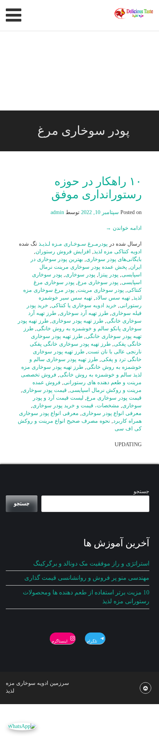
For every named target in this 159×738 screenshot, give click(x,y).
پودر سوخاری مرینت (101, 290)
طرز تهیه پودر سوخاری (77, 321)
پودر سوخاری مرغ (98, 282)
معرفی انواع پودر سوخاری (112, 413)
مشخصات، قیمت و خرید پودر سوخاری (75, 405)
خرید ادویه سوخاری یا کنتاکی (84, 305)
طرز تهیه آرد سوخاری (83, 313)
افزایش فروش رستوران (63, 251)
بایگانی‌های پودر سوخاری (114, 259)
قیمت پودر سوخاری (44, 390)
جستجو (141, 491)
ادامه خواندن (124, 228)
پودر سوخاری (80, 275)
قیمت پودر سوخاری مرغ (114, 398)
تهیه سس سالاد (112, 298)
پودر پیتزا (108, 275)
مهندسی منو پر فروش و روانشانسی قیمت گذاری (86, 577)
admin (57, 212)
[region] (79, 70)
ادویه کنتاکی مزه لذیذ (118, 251)
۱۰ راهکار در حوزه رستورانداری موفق (96, 188)
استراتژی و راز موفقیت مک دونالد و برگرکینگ (91, 563)
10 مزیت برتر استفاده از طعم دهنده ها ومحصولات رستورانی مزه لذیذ (86, 596)
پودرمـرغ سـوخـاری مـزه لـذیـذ (73, 244)
